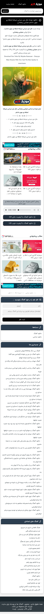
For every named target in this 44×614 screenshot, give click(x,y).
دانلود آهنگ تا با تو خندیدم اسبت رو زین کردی (24, 385)
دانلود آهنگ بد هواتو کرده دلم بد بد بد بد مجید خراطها (22, 430)
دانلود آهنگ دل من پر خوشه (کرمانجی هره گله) (24, 354)
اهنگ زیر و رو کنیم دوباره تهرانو (29, 358)
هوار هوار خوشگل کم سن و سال (29, 535)
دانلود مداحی (36, 46)
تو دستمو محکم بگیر (33, 531)
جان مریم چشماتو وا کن (32, 566)
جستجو (5, 11)
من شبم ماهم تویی (33, 573)
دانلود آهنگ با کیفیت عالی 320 (21, 217)
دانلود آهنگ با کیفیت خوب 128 (21, 223)
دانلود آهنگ (22, 4)
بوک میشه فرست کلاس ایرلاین (29, 587)
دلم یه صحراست (34, 538)
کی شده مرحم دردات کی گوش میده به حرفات (24, 382)
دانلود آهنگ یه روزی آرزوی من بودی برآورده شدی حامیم (21, 455)
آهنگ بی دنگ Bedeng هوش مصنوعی (27, 351)
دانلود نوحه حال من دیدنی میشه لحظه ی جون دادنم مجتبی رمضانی (21, 21)
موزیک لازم (9, 36)
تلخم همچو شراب (34, 548)
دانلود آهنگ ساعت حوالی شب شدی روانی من (24, 375)
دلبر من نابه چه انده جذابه (31, 545)
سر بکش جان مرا (34, 580)
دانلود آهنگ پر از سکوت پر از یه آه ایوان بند (25, 465)
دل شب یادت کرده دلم (32, 559)
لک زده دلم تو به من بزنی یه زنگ (29, 555)
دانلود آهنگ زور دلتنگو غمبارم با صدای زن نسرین (23, 403)
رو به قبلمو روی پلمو (33, 562)
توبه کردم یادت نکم (33, 552)
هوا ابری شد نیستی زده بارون (30, 569)
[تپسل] (3, 143)
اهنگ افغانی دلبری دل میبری (30, 528)
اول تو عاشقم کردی (33, 583)
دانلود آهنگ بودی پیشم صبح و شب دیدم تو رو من (23, 378)
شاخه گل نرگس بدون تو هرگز (30, 541)
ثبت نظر (22, 319)
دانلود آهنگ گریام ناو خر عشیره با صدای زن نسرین (23, 406)
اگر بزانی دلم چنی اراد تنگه (31, 590)
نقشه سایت (10, 4)
